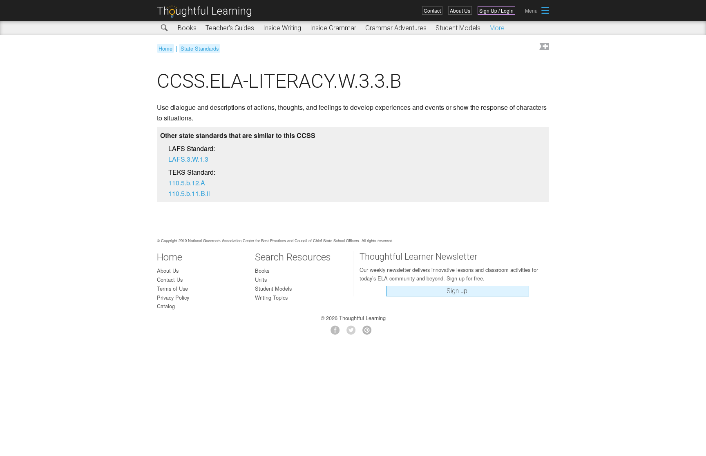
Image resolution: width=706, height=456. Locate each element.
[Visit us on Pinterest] (369, 332)
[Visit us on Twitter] (353, 332)
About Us (460, 10)
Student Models (458, 28)
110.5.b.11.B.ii (189, 193)
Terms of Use (172, 288)
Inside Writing (282, 28)
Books (187, 28)
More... (499, 28)
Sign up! (458, 291)
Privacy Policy (173, 297)
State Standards (200, 48)
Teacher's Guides (230, 28)
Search (164, 28)
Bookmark (543, 47)
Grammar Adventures (396, 28)
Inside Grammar (333, 28)
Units (261, 279)
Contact (432, 10)
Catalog (166, 306)
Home (165, 48)
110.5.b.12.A (186, 182)
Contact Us (170, 279)
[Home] (207, 11)
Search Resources (293, 257)
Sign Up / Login (496, 10)
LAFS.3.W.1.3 (188, 159)
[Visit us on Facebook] (337, 332)
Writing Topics (271, 297)
